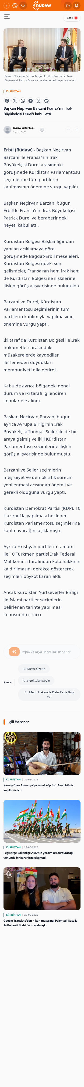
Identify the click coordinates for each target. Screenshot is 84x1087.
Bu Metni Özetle (34, 669)
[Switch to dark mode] (68, 6)
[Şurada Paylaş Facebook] (7, 100)
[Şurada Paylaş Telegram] (30, 100)
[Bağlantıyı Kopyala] (46, 100)
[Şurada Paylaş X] (14, 100)
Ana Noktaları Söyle (36, 680)
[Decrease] (68, 129)
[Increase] (77, 129)
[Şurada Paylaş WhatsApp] (22, 100)
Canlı (70, 18)
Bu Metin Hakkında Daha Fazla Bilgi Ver (49, 694)
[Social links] (7, 6)
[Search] (23, 6)
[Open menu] (7, 17)
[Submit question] (14, 651)
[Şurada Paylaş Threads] (38, 100)
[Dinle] (42, 130)
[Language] (15, 5)
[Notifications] (76, 6)
